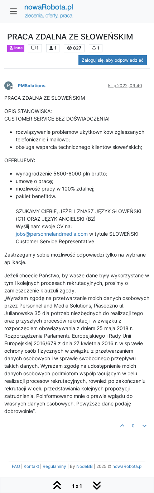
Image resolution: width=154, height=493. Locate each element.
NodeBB (84, 466)
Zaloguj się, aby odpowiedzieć (113, 60)
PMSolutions (31, 85)
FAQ (16, 466)
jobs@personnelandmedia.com (52, 234)
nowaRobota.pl (127, 466)
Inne (18, 48)
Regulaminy (54, 466)
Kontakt (31, 466)
